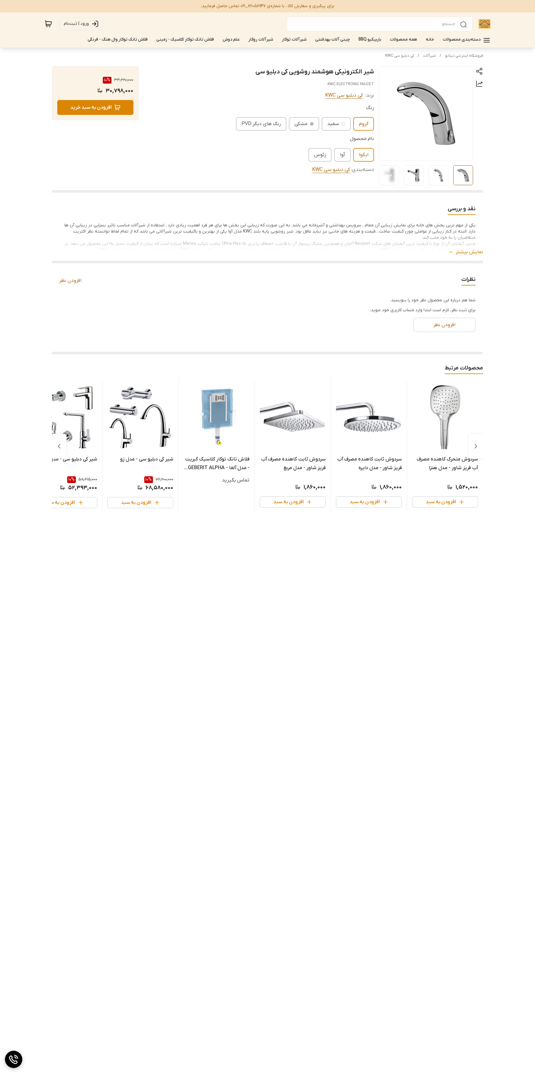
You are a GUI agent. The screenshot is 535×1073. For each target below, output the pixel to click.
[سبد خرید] (48, 24)
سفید (333, 124)
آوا (342, 155)
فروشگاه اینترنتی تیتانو (464, 55)
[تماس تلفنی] (13, 1059)
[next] (59, 446)
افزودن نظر (70, 280)
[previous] (475, 446)
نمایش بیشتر (469, 252)
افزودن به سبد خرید (91, 107)
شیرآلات (429, 55)
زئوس (320, 155)
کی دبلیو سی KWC (399, 55)
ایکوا (363, 155)
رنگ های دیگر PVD (261, 124)
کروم (363, 124)
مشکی (300, 124)
